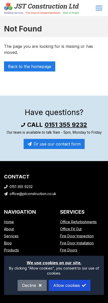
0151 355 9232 (66, 124)
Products (11, 250)
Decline (29, 285)
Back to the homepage (29, 66)
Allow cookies (66, 285)
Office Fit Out (71, 229)
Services (11, 236)
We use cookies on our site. (54, 262)
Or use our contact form (57, 143)
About (9, 229)
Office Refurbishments (78, 222)
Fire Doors (68, 250)
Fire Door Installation (77, 243)
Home (9, 222)
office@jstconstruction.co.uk (33, 194)
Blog (8, 243)
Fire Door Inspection (77, 236)
